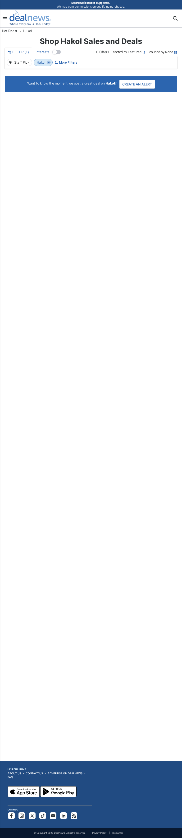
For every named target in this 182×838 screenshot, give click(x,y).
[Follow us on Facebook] (11, 815)
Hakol (41, 62)
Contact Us (34, 773)
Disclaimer (117, 833)
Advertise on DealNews (65, 773)
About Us (14, 773)
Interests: (43, 52)
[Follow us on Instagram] (22, 815)
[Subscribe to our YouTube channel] (53, 815)
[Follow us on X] (32, 815)
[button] (56, 52)
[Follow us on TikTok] (42, 815)
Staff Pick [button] (21, 62)
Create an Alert (137, 84)
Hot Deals (9, 31)
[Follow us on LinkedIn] (63, 815)
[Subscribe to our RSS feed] (74, 815)
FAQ (10, 777)
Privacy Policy (99, 833)
